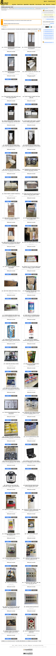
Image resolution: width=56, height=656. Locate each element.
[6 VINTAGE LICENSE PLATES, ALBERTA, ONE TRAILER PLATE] (11, 526)
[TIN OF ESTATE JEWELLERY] (31, 526)
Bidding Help (30, 645)
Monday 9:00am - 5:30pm (44, 8)
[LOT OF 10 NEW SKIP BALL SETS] (31, 428)
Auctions (14, 4)
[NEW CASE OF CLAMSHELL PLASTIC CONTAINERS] (11, 258)
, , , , (24, 8)
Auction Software (30, 654)
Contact (53, 4)
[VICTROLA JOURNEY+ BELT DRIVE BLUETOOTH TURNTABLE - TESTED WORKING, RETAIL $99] (31, 453)
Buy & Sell (32, 4)
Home (13, 645)
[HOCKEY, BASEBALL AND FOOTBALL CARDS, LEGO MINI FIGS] (11, 550)
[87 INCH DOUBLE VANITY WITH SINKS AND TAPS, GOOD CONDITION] (11, 88)
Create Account (51, 1)
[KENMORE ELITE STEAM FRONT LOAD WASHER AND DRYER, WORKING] (31, 161)
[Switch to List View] (40, 31)
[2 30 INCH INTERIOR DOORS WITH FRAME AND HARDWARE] (11, 39)
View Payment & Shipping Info (48, 35)
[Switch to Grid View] (38, 31)
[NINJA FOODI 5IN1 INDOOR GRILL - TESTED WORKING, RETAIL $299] (31, 477)
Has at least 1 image (47, 24)
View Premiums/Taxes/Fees (48, 33)
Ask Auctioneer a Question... (48, 42)
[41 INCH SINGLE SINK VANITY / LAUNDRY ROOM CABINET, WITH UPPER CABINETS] (31, 113)
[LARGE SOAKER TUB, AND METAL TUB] (31, 63)
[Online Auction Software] (28, 650)
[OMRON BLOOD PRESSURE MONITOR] (11, 501)
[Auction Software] (28, 654)
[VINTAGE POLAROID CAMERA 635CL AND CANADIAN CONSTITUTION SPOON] (31, 501)
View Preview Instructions (48, 29)
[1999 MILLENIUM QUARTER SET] (31, 599)
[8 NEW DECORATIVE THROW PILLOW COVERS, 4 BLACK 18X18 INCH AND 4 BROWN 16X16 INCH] (11, 453)
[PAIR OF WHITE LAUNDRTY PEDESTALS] (11, 186)
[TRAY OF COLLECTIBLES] (11, 574)
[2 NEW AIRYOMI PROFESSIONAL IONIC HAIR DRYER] (11, 404)
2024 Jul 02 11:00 (5, 27)
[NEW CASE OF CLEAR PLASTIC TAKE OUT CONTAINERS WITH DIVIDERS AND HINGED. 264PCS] (11, 234)
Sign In (45, 1)
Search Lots (20, 4)
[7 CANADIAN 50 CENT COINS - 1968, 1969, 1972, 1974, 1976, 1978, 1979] (31, 574)
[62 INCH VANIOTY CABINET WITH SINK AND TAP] (31, 88)
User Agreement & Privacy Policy (38, 645)
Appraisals (26, 4)
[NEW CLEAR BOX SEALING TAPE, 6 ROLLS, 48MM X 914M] (31, 210)
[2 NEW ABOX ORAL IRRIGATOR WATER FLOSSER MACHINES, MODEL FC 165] (31, 404)
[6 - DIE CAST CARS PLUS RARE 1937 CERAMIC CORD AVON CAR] (31, 550)
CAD (7, 8)
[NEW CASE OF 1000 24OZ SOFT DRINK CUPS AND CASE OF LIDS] (31, 283)
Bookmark (14, 79)
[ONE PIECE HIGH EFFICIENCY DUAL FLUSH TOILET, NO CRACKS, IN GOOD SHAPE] (11, 137)
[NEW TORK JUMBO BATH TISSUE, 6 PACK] (11, 283)
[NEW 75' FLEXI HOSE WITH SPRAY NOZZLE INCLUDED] (31, 356)
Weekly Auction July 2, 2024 (10, 5)
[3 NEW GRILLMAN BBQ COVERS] (11, 356)
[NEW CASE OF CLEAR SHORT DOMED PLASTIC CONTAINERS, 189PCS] (11, 210)
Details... (8, 79)
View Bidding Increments (48, 31)
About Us (48, 4)
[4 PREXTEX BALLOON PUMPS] (31, 380)
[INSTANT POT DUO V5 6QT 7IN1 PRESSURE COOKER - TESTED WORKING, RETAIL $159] (11, 477)
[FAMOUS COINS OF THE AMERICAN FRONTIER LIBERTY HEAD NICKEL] (11, 623)
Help (44, 4)
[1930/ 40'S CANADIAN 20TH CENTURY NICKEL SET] (31, 623)
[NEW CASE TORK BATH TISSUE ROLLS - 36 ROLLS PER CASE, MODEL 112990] (31, 186)
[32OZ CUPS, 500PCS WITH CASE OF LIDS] (31, 234)
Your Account (38, 4)
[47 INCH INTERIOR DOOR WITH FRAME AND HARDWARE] (11, 63)
